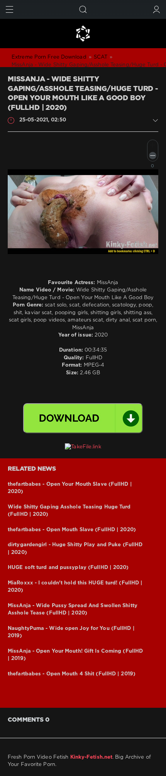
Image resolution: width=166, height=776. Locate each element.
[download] (83, 418)
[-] (152, 155)
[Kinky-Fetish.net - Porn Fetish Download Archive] (83, 33)
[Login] (156, 9)
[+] (152, 145)
